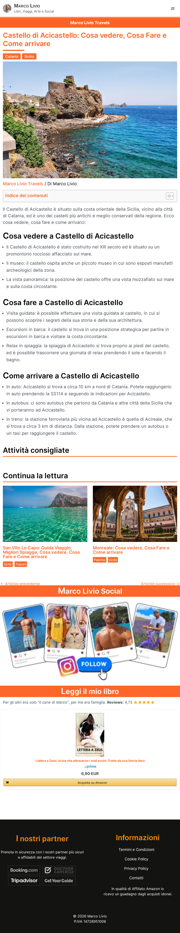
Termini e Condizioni (136, 849)
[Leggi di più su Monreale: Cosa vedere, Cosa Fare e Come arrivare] (135, 513)
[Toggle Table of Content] (168, 196)
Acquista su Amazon (92, 782)
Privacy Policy (136, 868)
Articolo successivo (160, 584)
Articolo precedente (20, 584)
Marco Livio (27, 6)
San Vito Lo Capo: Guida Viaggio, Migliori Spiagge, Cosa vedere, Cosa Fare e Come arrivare (41, 552)
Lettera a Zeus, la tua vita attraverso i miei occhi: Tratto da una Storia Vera (90, 760)
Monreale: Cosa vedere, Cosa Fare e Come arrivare (131, 550)
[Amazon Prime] (90, 766)
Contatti (136, 878)
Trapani (20, 564)
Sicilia (29, 56)
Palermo (99, 560)
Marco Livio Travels (23, 183)
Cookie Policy (136, 859)
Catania (11, 56)
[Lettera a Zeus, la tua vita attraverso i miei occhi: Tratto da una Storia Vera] (90, 735)
